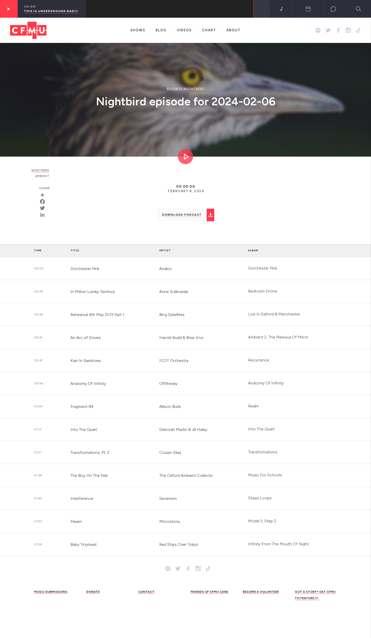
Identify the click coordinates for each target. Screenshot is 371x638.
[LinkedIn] (44, 214)
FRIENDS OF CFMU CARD (209, 592)
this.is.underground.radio (51, 11)
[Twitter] (44, 208)
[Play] (9, 9)
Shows (137, 30)
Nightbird (194, 89)
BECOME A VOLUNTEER (261, 592)
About (233, 30)
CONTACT (146, 592)
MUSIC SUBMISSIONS (50, 592)
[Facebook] (44, 201)
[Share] (44, 195)
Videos (184, 30)
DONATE (93, 592)
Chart (209, 30)
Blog (161, 30)
